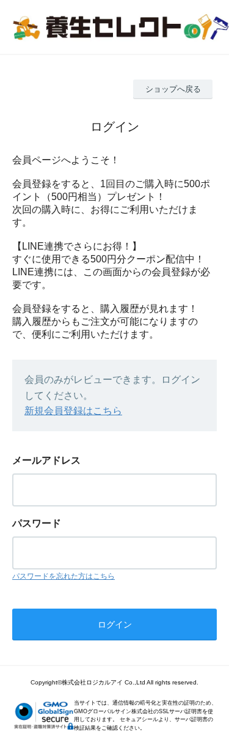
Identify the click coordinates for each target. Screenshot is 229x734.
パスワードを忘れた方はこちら (63, 576)
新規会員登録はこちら (73, 411)
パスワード (36, 523)
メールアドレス (46, 460)
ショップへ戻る (173, 89)
